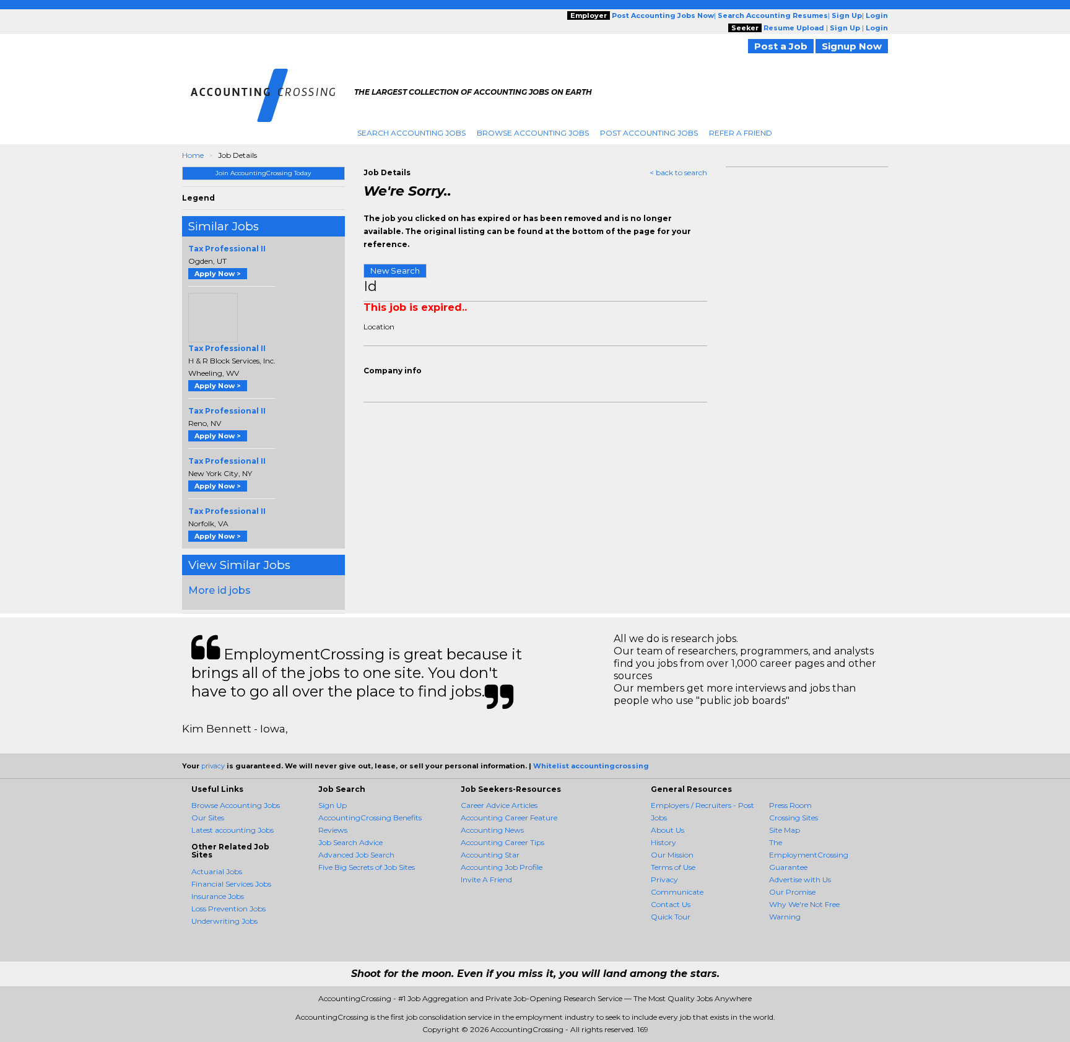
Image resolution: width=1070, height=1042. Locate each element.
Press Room (790, 805)
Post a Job (780, 46)
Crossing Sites (793, 817)
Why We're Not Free (804, 904)
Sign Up (332, 805)
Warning (785, 916)
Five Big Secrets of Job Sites (366, 867)
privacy (213, 766)
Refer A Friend (740, 132)
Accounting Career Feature (509, 817)
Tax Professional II (227, 248)
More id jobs (219, 590)
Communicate (677, 892)
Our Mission (672, 854)
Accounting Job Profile (501, 867)
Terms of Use (673, 867)
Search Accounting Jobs (411, 132)
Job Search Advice (350, 842)
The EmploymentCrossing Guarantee (808, 855)
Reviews (332, 830)
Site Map (784, 830)
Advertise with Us (800, 879)
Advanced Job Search (356, 854)
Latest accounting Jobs (232, 830)
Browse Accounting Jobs (533, 132)
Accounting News (492, 830)
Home (193, 155)
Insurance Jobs (217, 896)
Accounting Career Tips (502, 842)
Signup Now (852, 46)
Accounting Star (490, 854)
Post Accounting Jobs (649, 132)
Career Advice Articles (499, 805)
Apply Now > (217, 273)
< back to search (678, 172)
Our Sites (207, 817)
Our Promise (792, 892)
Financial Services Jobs (231, 883)
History (663, 842)
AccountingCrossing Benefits (370, 817)
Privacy (664, 879)
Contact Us (670, 904)
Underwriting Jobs (224, 921)
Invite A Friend (486, 879)
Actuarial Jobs (216, 871)
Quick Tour (670, 916)
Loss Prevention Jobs (228, 908)
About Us (667, 830)
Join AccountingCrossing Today (263, 173)
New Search (395, 271)
